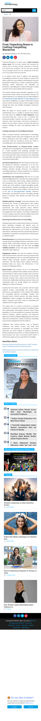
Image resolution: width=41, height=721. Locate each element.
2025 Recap (25, 628)
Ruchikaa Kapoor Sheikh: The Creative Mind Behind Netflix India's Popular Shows (23, 436)
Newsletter (16, 628)
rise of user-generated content (19, 191)
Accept (14, 707)
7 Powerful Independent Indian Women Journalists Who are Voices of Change (23, 427)
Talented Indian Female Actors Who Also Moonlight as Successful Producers (23, 412)
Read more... (30, 703)
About (31, 625)
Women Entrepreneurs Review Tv (19, 449)
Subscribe (25, 625)
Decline (30, 707)
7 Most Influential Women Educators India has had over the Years (23, 445)
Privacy (18, 625)
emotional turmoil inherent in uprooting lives (20, 99)
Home (6, 14)
